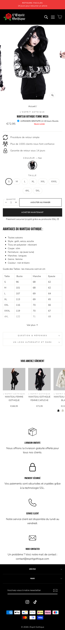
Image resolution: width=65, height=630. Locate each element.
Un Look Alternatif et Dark (32, 342)
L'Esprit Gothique (32, 112)
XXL (43, 181)
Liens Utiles (32, 569)
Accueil (32, 106)
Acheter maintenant (32, 212)
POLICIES (32, 579)
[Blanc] (62, 410)
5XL (38, 190)
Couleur (32, 158)
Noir (32, 165)
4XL (27, 190)
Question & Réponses (32, 335)
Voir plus (31, 325)
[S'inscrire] (55, 590)
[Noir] (58, 410)
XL (33, 181)
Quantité (11, 199)
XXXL (54, 181)
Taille (32, 175)
